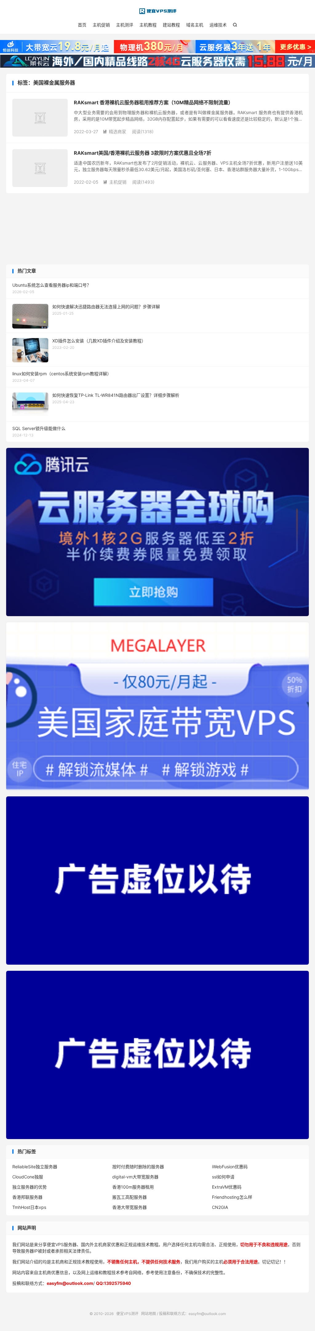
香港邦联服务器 (27, 1197)
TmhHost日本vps (29, 1207)
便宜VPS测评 (157, 11)
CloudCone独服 (27, 1176)
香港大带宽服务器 (129, 1207)
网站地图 (148, 1313)
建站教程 (171, 24)
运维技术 (218, 24)
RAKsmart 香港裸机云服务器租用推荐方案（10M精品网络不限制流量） (153, 102)
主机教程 (148, 24)
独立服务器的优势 (29, 1187)
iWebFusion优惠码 (230, 1166)
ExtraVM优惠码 (226, 1187)
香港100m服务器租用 (133, 1187)
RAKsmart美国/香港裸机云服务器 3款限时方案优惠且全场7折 (142, 153)
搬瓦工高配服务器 (129, 1197)
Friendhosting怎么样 (232, 1197)
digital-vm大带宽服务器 (135, 1176)
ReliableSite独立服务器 (34, 1166)
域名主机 (194, 24)
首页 (82, 24)
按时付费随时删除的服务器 (138, 1166)
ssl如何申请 (223, 1176)
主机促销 (101, 24)
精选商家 (114, 131)
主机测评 (124, 24)
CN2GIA (220, 1207)
